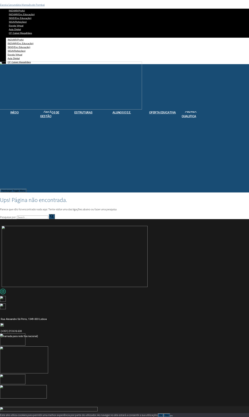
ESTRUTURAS (83, 112)
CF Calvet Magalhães (20, 33)
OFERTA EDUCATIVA (162, 112)
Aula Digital (15, 29)
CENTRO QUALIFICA (189, 114)
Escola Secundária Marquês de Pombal (22, 5)
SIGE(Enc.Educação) (20, 18)
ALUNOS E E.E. (121, 112)
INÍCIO (14, 112)
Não (167, 415)
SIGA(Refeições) (18, 22)
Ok (160, 415)
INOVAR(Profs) (17, 10)
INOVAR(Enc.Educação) (22, 14)
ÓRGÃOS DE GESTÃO (49, 114)
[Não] (171, 415)
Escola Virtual (16, 25)
